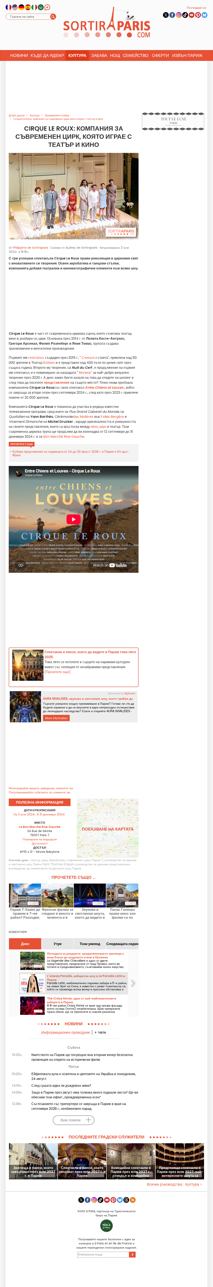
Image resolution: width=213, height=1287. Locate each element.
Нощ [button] (115, 55)
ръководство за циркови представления (103, 864)
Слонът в (89, 357)
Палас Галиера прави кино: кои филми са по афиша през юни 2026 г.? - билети (122, 913)
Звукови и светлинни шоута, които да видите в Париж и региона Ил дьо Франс (90, 913)
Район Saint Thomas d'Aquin (53, 864)
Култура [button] (77, 55)
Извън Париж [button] (187, 55)
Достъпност (40, 843)
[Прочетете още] (58, 672)
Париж (76, 868)
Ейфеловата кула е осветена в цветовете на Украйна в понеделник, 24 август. (83, 1076)
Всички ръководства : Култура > (174, 1184)
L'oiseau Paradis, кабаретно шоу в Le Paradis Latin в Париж (86, 978)
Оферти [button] (160, 55)
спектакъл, (36, 357)
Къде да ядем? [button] (47, 55)
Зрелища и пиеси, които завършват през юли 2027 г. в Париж (33, 1172)
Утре (58, 943)
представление (56, 382)
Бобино (49, 362)
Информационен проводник (65, 1032)
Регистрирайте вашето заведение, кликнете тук (41, 788)
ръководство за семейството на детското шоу (40, 868)
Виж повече (71, 1120)
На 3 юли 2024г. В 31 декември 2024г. (40, 814)
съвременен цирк (78, 860)
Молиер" (85, 372)
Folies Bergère (112, 416)
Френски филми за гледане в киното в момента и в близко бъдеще (57, 913)
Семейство (136, 55)
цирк (102, 426)
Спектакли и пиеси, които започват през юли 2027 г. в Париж (82, 1172)
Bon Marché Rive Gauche (63, 436)
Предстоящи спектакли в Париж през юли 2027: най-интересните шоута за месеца (180, 1172)
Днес (25, 943)
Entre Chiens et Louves (104, 387)
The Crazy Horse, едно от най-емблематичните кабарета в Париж (81, 1000)
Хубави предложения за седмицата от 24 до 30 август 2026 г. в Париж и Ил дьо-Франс (70, 453)
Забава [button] (99, 55)
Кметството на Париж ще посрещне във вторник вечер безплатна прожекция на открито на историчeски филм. (82, 1057)
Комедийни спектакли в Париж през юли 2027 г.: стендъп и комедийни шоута (131, 1172)
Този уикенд (90, 943)
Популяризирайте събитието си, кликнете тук (39, 792)
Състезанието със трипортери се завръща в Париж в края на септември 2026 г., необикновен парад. (78, 1106)
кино (94, 426)
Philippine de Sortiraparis (30, 248)
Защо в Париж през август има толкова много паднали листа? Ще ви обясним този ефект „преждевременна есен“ (84, 1095)
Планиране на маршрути (40, 839)
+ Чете (100, 1032)
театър (35, 860)
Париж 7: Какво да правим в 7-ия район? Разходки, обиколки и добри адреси (25, 913)
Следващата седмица (122, 943)
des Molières (83, 416)
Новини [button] (19, 55)
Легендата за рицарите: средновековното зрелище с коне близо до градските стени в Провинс (85, 955)
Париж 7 (97, 860)
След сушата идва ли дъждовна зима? (61, 1085)
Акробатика (57, 860)
